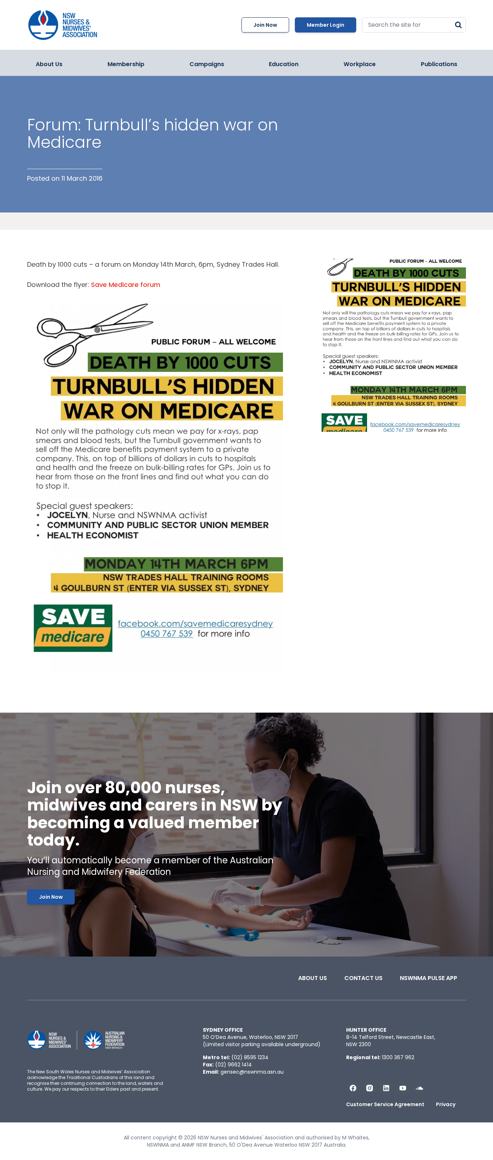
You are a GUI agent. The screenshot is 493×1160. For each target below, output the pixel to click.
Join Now (265, 25)
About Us (49, 64)
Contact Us (363, 978)
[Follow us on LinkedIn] (386, 1088)
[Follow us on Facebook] (353, 1088)
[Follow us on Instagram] (369, 1088)
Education (283, 64)
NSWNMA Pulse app (428, 978)
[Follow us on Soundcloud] (419, 1088)
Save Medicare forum (125, 284)
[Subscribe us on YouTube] (403, 1088)
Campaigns (206, 64)
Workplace (360, 64)
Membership (126, 64)
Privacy (445, 1104)
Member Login (325, 25)
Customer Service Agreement (385, 1104)
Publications (439, 64)
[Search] (458, 25)
